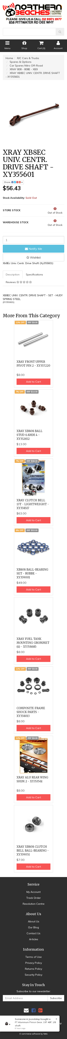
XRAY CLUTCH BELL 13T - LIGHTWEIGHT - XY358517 (33, 504)
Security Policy (33, 974)
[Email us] (26, 1010)
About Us (33, 921)
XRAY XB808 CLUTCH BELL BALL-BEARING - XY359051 (33, 850)
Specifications (34, 274)
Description (13, 274)
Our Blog (33, 927)
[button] (33, 257)
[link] (33, 1010)
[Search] (60, 32)
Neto (45, 1033)
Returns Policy (33, 968)
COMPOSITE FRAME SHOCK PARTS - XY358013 (31, 712)
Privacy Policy (33, 963)
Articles (33, 939)
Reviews (11, 282)
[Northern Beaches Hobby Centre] (33, 12)
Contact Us (33, 933)
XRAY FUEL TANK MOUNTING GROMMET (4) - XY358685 (33, 642)
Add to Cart (33, 381)
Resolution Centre (33, 903)
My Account (33, 892)
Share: (8, 182)
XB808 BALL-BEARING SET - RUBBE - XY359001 (32, 573)
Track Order (33, 898)
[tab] (13, 274)
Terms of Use (33, 957)
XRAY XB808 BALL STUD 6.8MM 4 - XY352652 (29, 435)
